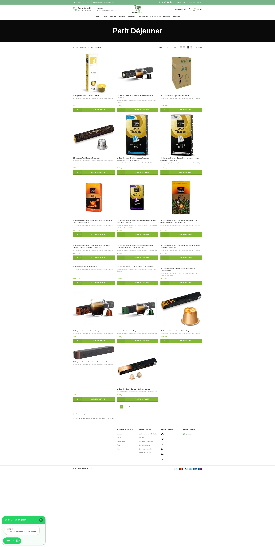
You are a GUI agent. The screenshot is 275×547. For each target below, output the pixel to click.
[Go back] (110, 31)
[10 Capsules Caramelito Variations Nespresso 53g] (94, 353)
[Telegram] (162, 460)
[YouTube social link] (167, 2)
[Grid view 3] (188, 47)
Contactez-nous (144, 445)
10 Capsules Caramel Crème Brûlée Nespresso (176, 331)
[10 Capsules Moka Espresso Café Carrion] (181, 73)
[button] (94, 110)
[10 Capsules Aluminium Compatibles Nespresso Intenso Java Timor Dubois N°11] (181, 135)
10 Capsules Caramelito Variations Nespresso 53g (90, 362)
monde (150, 100)
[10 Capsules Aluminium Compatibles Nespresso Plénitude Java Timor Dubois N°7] (137, 197)
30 (141, 406)
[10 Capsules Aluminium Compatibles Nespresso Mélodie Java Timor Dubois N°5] (94, 197)
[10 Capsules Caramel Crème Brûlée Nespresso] (181, 308)
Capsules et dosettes (97, 98)
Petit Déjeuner (108, 98)
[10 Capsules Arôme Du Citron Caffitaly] (94, 73)
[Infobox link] (82, 9)
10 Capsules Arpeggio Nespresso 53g (86, 266)
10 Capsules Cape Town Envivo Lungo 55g (88, 331)
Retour (141, 438)
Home (119, 449)
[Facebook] (162, 435)
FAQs (119, 438)
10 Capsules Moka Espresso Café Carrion (174, 96)
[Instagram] (162, 450)
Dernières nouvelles (145, 449)
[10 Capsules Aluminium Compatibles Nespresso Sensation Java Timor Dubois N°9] (181, 241)
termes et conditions (146, 441)
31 (145, 406)
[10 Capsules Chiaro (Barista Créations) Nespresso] (137, 366)
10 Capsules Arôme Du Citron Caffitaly (86, 96)
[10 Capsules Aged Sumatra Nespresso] (94, 135)
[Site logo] (137, 9)
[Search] (190, 9)
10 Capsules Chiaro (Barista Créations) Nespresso (134, 389)
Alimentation (84, 47)
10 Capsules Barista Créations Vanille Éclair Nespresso (135, 266)
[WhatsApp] (162, 455)
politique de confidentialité (148, 434)
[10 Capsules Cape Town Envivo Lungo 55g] (94, 308)
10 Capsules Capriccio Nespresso (128, 331)
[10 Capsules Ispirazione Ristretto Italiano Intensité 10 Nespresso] (137, 73)
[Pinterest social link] (170, 2)
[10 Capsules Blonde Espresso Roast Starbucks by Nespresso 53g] (181, 264)
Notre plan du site (145, 453)
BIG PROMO (129, 225)
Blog (118, 445)
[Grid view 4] (191, 47)
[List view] (181, 47)
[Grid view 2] (184, 47)
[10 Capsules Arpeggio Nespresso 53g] (94, 263)
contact (119, 434)
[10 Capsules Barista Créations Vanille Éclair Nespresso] (137, 263)
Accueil (75, 47)
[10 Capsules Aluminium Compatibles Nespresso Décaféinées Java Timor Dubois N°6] (137, 135)
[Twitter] (162, 440)
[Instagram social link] (165, 2)
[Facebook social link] (159, 2)
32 (149, 406)
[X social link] (162, 2)
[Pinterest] (162, 445)
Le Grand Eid (195, 163)
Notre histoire (121, 441)
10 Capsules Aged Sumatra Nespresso (86, 158)
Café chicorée (86, 98)
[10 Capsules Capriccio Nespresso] (137, 308)
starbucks (170, 275)
